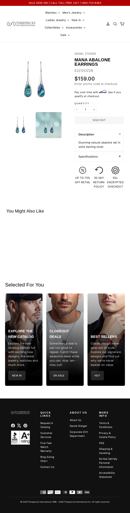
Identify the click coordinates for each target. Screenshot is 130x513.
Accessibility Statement (107, 474)
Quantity (82, 103)
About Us (75, 420)
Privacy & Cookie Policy (107, 435)
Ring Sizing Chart (47, 459)
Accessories (74, 27)
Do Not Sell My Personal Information (108, 462)
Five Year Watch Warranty (46, 447)
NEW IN (17, 375)
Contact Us (47, 466)
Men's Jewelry (72, 12)
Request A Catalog (46, 425)
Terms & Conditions (105, 425)
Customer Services (46, 435)
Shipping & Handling (105, 450)
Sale (63, 35)
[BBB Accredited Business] (20, 438)
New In (77, 20)
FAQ (101, 443)
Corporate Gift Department (79, 433)
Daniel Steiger (85, 53)
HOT (97, 375)
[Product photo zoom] (34, 80)
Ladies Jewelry (56, 20)
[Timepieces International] (21, 23)
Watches (51, 12)
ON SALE (59, 375)
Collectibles (53, 27)
